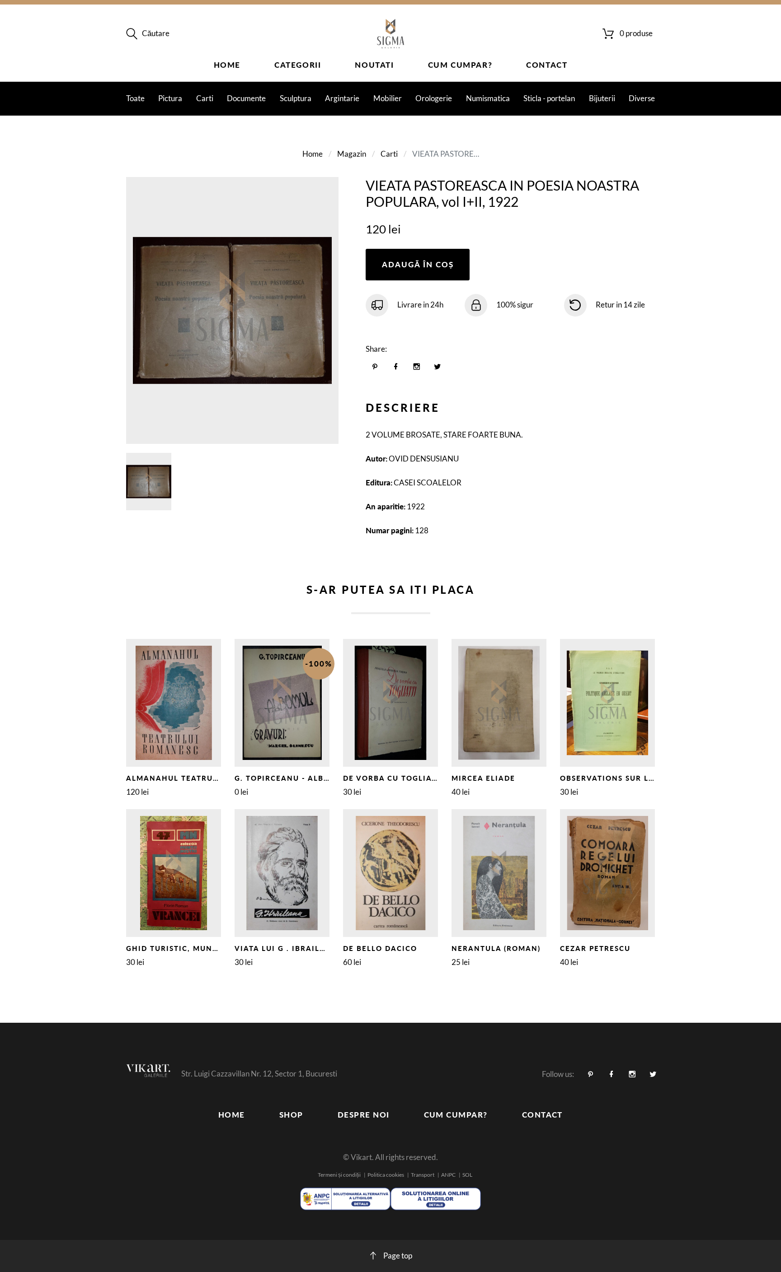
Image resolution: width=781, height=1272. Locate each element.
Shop (291, 1114)
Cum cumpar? (460, 65)
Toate (135, 98)
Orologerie (433, 98)
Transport (422, 1174)
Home (227, 65)
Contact (546, 65)
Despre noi (364, 1114)
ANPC (448, 1174)
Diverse (642, 98)
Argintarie (342, 98)
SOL (467, 1174)
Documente (246, 98)
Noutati (374, 65)
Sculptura (295, 98)
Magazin (351, 153)
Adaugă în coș (418, 264)
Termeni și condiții (339, 1174)
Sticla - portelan (549, 98)
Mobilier (387, 98)
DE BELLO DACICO (380, 948)
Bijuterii (602, 98)
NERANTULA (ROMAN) (496, 948)
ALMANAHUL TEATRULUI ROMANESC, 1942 (213, 778)
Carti (204, 98)
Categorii (297, 65)
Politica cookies (385, 1174)
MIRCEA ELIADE (483, 778)
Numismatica (488, 98)
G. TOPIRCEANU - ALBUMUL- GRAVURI (312, 778)
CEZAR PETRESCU (595, 948)
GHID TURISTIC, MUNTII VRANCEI (194, 948)
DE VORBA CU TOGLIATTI (394, 778)
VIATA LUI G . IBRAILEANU (289, 948)
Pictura (170, 98)
